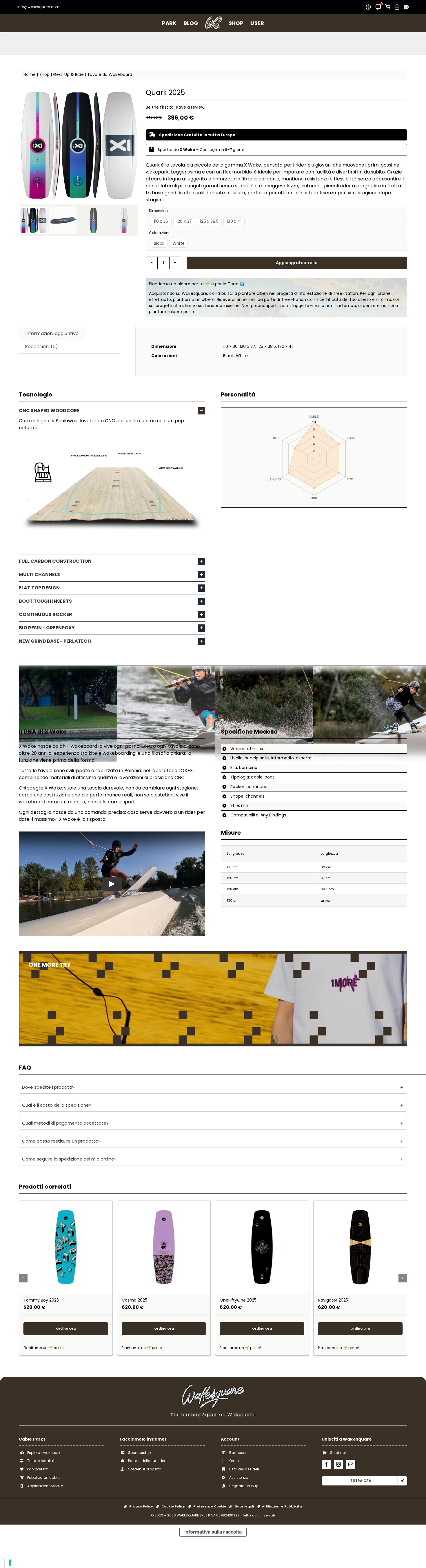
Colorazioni (159, 232)
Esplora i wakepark (44, 1452)
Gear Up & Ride (68, 74)
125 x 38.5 (209, 221)
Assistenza (239, 1477)
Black (159, 243)
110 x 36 (161, 221)
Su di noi (338, 1452)
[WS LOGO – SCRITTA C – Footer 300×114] (213, 1386)
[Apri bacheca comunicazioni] (378, 7)
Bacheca (237, 1452)
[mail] (350, 1464)
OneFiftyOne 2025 (238, 1300)
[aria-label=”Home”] (213, 23)
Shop (44, 74)
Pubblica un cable (43, 1477)
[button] (112, 410)
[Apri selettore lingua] (406, 7)
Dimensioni (159, 210)
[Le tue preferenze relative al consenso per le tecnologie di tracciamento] (10, 1562)
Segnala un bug (243, 1485)
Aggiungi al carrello (297, 263)
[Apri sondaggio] (368, 7)
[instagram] (338, 1464)
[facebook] (326, 1464)
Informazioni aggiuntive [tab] (52, 333)
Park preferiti (37, 1469)
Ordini (234, 1460)
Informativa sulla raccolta (213, 1532)
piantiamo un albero (234, 43)
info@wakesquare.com (38, 6)
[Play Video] (112, 884)
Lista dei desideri (244, 1469)
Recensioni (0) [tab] (41, 346)
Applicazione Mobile (45, 1485)
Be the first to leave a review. (175, 107)
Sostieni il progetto (144, 1469)
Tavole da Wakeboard (109, 74)
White (178, 243)
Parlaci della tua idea (147, 1460)
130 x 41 (234, 221)
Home (29, 74)
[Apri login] (397, 7)
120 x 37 (184, 221)
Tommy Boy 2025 (41, 1300)
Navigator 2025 (333, 1300)
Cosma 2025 (134, 1300)
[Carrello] (387, 7)
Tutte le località (41, 1460)
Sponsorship (139, 1452)
